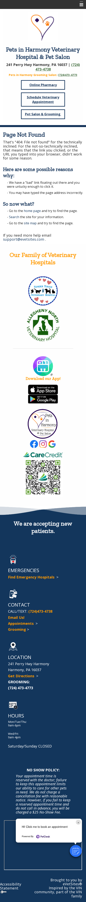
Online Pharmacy (43, 85)
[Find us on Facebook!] (34, 443)
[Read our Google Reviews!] (52, 443)
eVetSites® (72, 884)
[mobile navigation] (79, 4)
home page (32, 211)
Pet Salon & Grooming (43, 114)
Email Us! (16, 617)
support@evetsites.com (23, 239)
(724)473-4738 (40, 611)
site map (30, 223)
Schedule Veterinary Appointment (43, 99)
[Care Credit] (43, 454)
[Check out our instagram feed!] (43, 443)
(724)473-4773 (67, 75)
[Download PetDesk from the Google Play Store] (43, 398)
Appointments (21, 623)
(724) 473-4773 (20, 687)
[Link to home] (43, 26)
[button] (76, 851)
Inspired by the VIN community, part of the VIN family (58, 891)
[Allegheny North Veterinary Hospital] (43, 324)
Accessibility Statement (10, 886)
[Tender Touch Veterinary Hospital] (43, 290)
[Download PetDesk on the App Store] (43, 389)
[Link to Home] (43, 423)
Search (14, 217)
